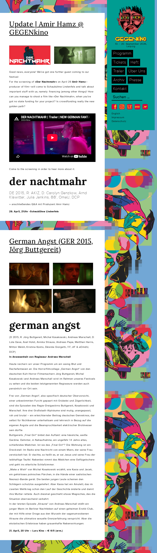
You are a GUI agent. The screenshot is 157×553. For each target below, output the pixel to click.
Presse (135, 80)
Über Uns (136, 71)
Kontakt (120, 89)
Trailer (118, 71)
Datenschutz (119, 121)
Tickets (119, 62)
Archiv (119, 80)
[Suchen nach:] (127, 97)
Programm (122, 53)
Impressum (118, 117)
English (116, 114)
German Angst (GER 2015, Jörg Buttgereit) (51, 245)
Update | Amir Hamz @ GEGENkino (46, 28)
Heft (134, 62)
